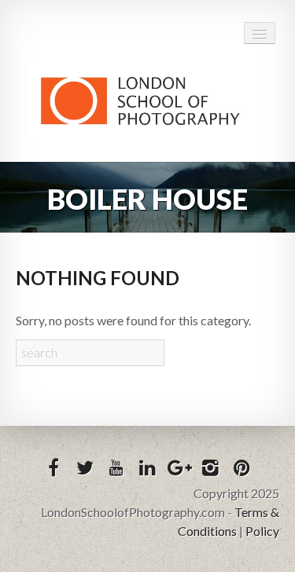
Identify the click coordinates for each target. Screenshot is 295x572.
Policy (262, 530)
